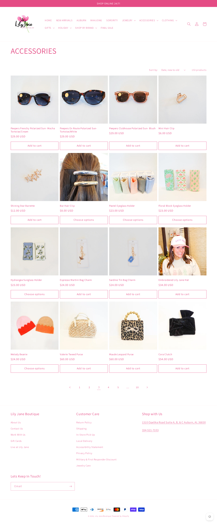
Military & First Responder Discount (96, 459)
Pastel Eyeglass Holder (122, 205)
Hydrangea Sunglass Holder (26, 280)
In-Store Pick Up (85, 434)
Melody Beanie (19, 354)
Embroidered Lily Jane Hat (174, 280)
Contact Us (17, 428)
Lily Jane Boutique (103, 516)
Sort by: (153, 69)
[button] (128, 20)
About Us (16, 422)
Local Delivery (84, 440)
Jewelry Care (83, 465)
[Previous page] (70, 387)
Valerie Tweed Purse (71, 354)
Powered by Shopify (120, 516)
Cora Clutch (165, 354)
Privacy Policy (84, 453)
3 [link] (99, 387)
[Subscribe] (70, 486)
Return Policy (84, 422)
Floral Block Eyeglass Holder (175, 205)
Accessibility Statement (89, 447)
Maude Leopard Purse (121, 354)
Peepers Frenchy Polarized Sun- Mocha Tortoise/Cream (33, 130)
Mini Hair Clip (166, 128)
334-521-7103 (150, 430)
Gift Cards (16, 440)
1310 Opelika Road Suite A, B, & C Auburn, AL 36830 (174, 422)
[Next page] (147, 387)
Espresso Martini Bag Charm (76, 280)
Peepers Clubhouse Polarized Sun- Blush (132, 128)
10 (137, 387)
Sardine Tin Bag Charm (122, 280)
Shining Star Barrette (23, 205)
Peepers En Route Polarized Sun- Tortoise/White (78, 130)
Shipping (81, 428)
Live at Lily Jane (20, 447)
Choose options (84, 220)
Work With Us (18, 434)
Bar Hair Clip (67, 205)
